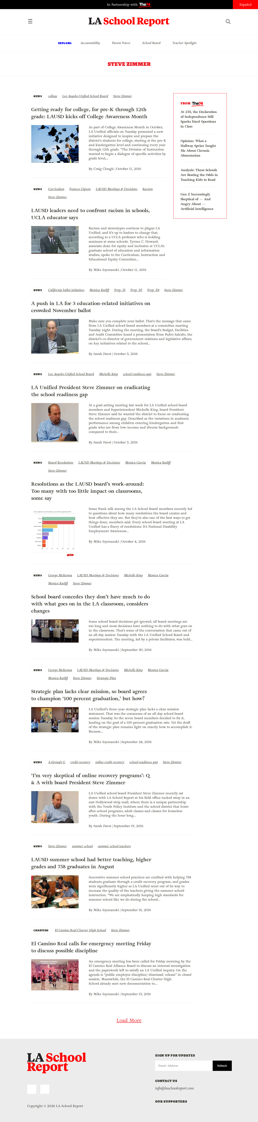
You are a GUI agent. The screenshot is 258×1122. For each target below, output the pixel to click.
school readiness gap (137, 374)
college (52, 96)
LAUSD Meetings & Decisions (116, 189)
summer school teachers (114, 846)
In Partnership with (123, 4)
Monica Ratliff (99, 290)
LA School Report (129, 19)
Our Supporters (171, 1101)
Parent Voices (121, 43)
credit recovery (80, 762)
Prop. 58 (153, 290)
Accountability (90, 43)
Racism (148, 189)
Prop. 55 (136, 290)
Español (245, 4)
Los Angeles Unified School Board (85, 96)
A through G (56, 762)
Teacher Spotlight (185, 43)
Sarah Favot (102, 354)
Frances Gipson (80, 189)
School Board (151, 43)
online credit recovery (109, 762)
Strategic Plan (106, 678)
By (91, 168)
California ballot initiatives (66, 290)
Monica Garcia (135, 462)
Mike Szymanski (106, 269)
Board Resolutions (60, 462)
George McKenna (60, 575)
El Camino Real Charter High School (80, 930)
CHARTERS (41, 930)
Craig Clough (104, 168)
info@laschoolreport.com (174, 1088)
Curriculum (56, 189)
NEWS (37, 96)
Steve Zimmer (122, 96)
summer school (82, 846)
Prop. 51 (119, 290)
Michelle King (108, 374)
